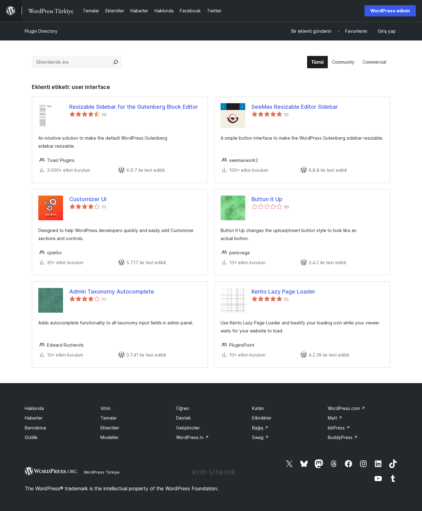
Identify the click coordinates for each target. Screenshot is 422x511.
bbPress (339, 427)
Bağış (260, 427)
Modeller (109, 437)
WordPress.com (346, 408)
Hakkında (34, 408)
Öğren (182, 408)
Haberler (34, 417)
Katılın (258, 408)
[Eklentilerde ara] (115, 62)
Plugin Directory (41, 31)
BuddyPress (343, 437)
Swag (260, 437)
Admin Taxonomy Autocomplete (111, 291)
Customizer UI (87, 199)
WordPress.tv (192, 437)
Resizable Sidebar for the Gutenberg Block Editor (133, 106)
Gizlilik (31, 437)
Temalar (108, 417)
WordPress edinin (390, 10)
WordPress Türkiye (102, 472)
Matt (335, 417)
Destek (183, 417)
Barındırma (35, 427)
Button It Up (266, 199)
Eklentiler (109, 427)
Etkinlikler (262, 417)
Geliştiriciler (188, 427)
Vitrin (105, 408)
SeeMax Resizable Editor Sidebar (294, 106)
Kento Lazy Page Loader (283, 291)
